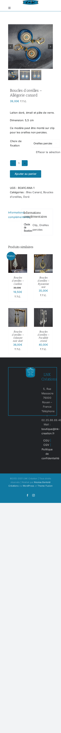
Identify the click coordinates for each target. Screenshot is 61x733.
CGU (46, 440)
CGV (46, 444)
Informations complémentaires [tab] (14, 215)
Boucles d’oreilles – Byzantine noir (43, 282)
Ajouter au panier (25, 173)
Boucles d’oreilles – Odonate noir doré (18, 336)
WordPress (28, 485)
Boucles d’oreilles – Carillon (18, 280)
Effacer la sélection (48, 152)
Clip (35, 225)
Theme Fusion (45, 485)
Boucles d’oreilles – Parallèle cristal (43, 336)
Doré (26, 196)
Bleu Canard (34, 192)
